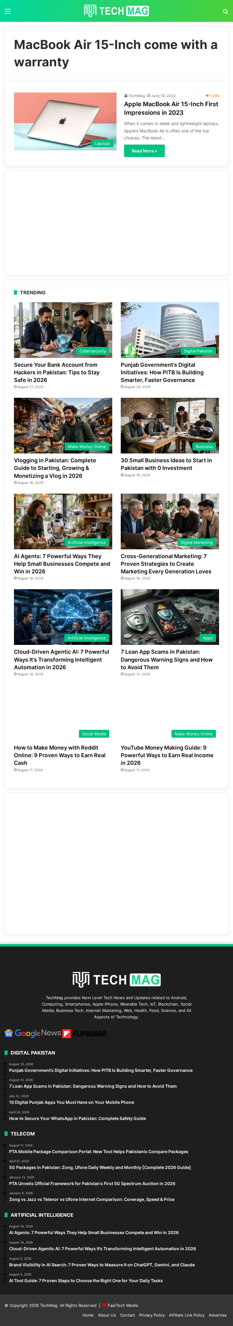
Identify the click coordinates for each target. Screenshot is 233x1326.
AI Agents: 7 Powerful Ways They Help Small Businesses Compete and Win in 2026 (62, 564)
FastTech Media (123, 1305)
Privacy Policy (152, 1315)
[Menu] (8, 13)
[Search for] (225, 13)
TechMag (137, 95)
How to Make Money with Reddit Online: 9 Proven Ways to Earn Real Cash (60, 755)
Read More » (144, 150)
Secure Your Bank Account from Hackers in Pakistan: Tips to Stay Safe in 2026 (57, 372)
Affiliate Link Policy (186, 1315)
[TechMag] (116, 11)
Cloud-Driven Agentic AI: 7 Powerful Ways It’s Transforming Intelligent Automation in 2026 (61, 659)
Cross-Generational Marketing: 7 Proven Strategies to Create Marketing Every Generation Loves (166, 564)
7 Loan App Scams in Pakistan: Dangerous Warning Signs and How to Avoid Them (167, 659)
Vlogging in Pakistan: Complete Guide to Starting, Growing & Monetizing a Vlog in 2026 (55, 468)
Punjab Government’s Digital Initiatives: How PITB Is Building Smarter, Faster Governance (162, 372)
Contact (127, 1315)
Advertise (218, 1315)
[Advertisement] (116, 223)
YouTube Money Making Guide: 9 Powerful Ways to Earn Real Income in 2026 (167, 755)
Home (88, 1315)
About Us (107, 1315)
